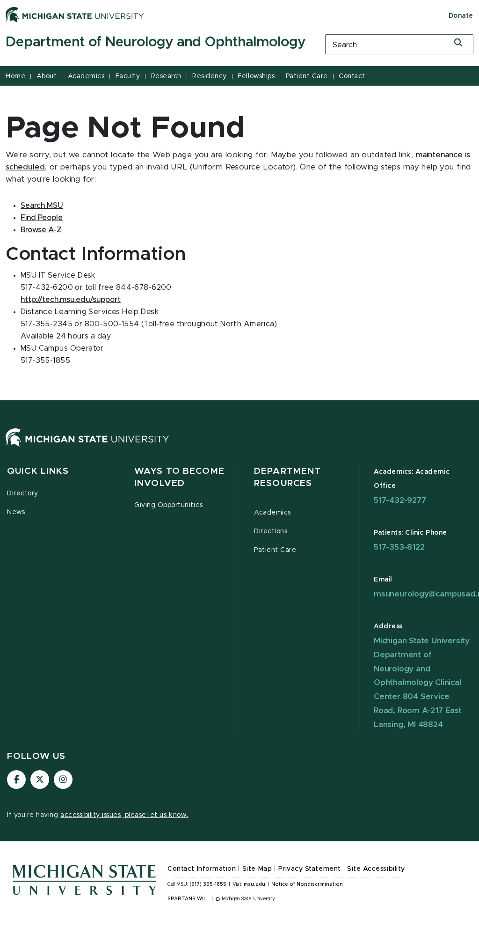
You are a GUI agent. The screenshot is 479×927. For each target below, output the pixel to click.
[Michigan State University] (75, 14)
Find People (42, 217)
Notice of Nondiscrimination (307, 884)
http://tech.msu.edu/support (71, 299)
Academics (86, 76)
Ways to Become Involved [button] (179, 477)
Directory (22, 493)
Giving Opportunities (168, 505)
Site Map (257, 869)
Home (15, 76)
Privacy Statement (309, 869)
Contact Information (201, 869)
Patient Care (307, 76)
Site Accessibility (376, 869)
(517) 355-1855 (207, 884)
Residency (209, 76)
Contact (352, 76)
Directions (270, 531)
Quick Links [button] (38, 471)
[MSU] (87, 446)
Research (166, 76)
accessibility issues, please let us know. (124, 815)
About (46, 76)
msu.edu (254, 884)
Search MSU (42, 205)
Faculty (128, 76)
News (16, 512)
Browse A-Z (41, 230)
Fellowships (256, 76)
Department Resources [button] (287, 477)
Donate (461, 16)
